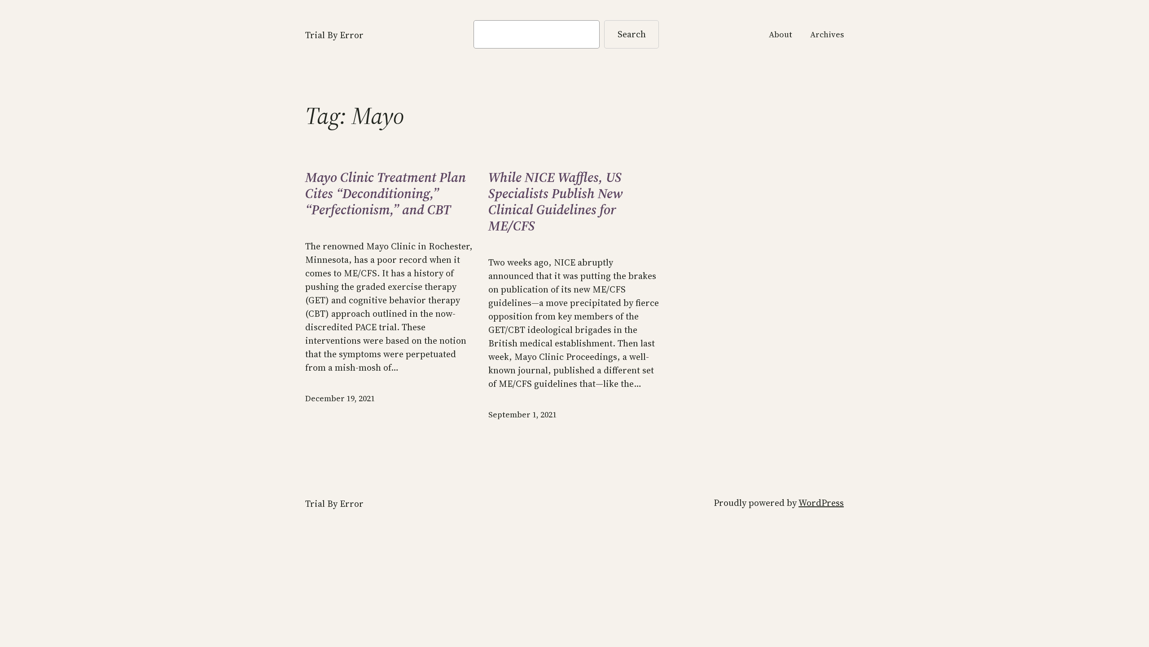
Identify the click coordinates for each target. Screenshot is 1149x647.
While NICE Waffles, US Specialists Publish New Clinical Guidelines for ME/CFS (555, 201)
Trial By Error (334, 35)
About (780, 34)
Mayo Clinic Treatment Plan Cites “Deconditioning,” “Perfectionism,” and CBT (385, 193)
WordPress (821, 502)
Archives (827, 34)
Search (632, 34)
